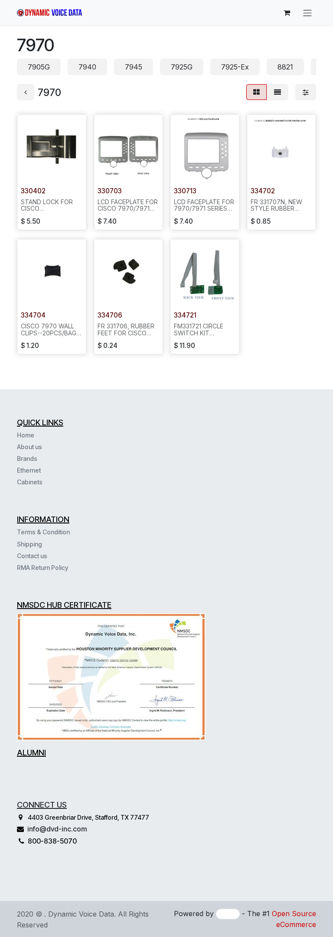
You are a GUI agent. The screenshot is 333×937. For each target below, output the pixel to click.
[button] (31, 172)
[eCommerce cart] (286, 12)
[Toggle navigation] (307, 12)
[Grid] (256, 92)
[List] (277, 92)
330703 (110, 191)
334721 (185, 315)
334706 (110, 315)
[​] (43, 481)
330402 (33, 191)
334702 (263, 191)
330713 (185, 191)
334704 (33, 315)
